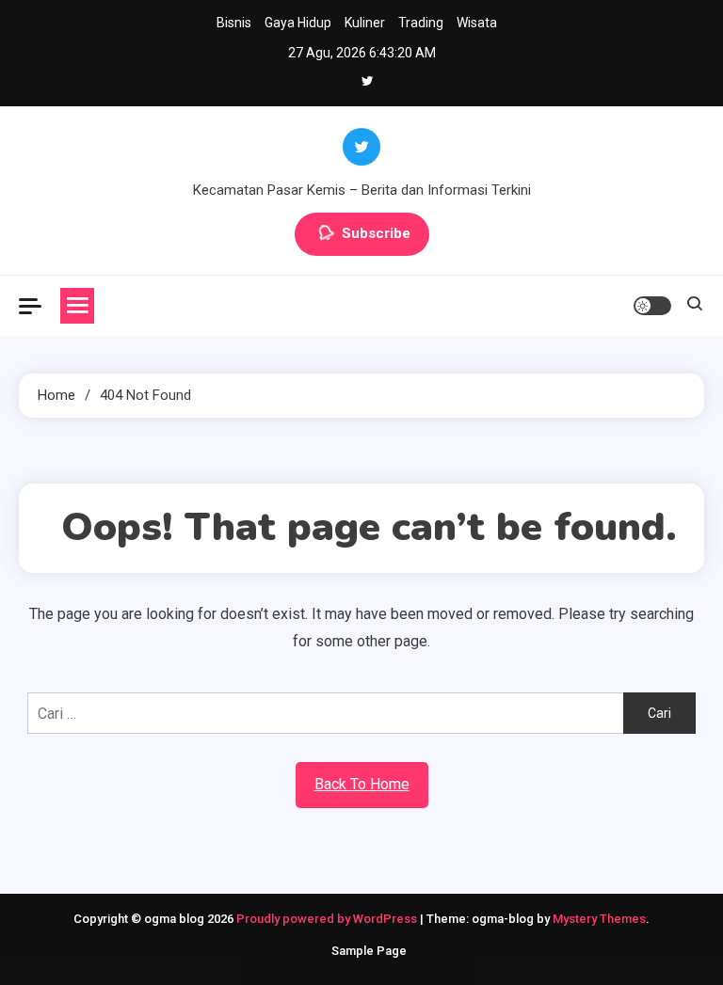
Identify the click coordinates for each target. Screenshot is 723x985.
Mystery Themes (599, 919)
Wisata (477, 22)
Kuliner (365, 22)
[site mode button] (652, 305)
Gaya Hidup (298, 22)
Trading (420, 22)
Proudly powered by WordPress (328, 919)
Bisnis (234, 22)
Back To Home (362, 784)
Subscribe (376, 233)
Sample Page (369, 951)
